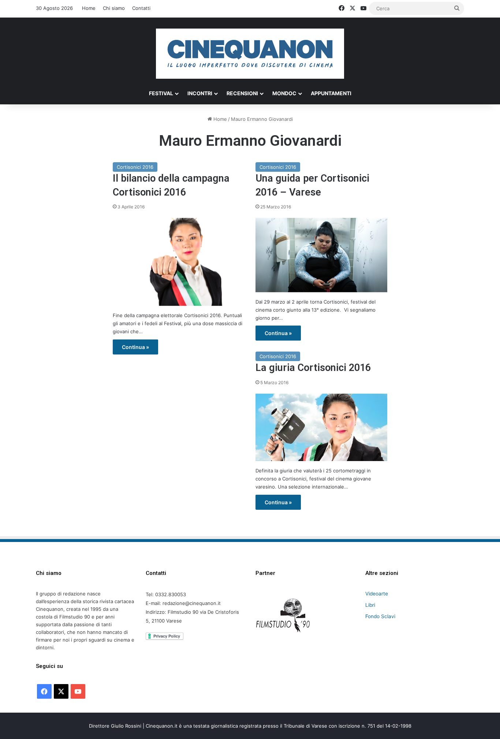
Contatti (141, 8)
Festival (161, 93)
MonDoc (284, 93)
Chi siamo (114, 8)
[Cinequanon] (250, 54)
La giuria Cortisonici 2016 (313, 368)
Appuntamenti (331, 93)
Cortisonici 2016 (135, 167)
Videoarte (376, 594)
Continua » (135, 347)
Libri (370, 605)
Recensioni (242, 93)
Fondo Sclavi (380, 616)
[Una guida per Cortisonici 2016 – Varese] (321, 255)
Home (89, 8)
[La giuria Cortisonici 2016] (321, 427)
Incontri (199, 93)
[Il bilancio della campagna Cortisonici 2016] (179, 262)
